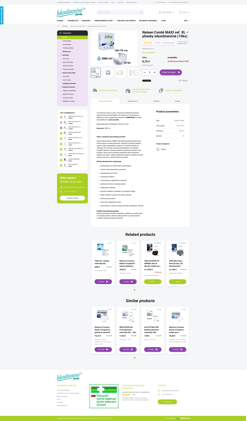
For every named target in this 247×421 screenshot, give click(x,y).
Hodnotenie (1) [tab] (133, 101)
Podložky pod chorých (69, 83)
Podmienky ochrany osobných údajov (84, 2)
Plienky (64, 37)
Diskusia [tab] (156, 101)
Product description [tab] (105, 101)
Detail (152, 281)
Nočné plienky (67, 44)
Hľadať (141, 12)
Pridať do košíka (169, 72)
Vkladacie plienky (68, 48)
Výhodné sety (66, 51)
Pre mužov (66, 58)
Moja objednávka (131, 2)
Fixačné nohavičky (68, 69)
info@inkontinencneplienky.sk (74, 187)
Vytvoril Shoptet (170, 418)
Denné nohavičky (68, 62)
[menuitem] (61, 21)
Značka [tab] (177, 101)
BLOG (113, 2)
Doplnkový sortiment (68, 87)
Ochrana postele (68, 98)
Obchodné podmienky (63, 2)
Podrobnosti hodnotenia (168, 42)
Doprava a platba (103, 2)
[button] (134, 290)
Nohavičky (65, 55)
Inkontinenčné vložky (68, 73)
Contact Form (167, 402)
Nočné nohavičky (68, 65)
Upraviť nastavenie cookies (105, 418)
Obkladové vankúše (69, 101)
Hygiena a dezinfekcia (69, 90)
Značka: (182, 43)
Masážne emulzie (68, 94)
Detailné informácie (148, 52)
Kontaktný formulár (72, 198)
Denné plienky (67, 41)
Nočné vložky (67, 80)
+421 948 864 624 (70, 192)
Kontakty (120, 2)
